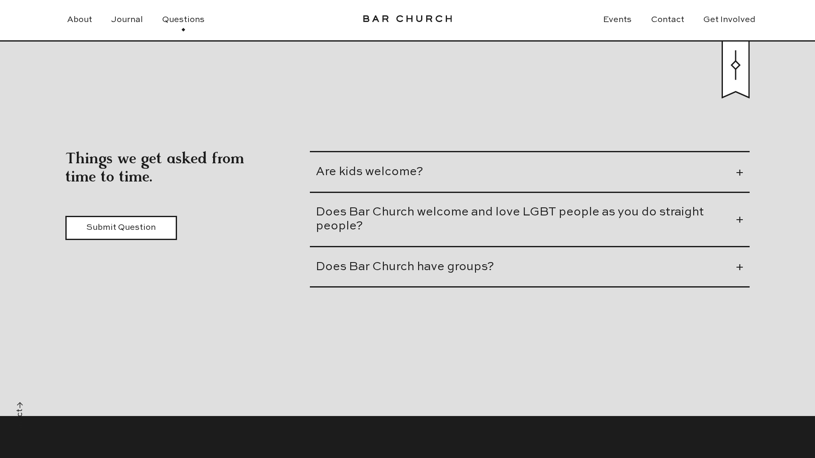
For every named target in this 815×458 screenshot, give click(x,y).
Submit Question (121, 227)
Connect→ (20, 423)
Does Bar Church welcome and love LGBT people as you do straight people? (510, 219)
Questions (183, 20)
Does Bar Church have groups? (405, 267)
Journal (127, 20)
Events (617, 20)
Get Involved (729, 20)
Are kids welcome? (369, 172)
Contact (667, 20)
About (79, 20)
